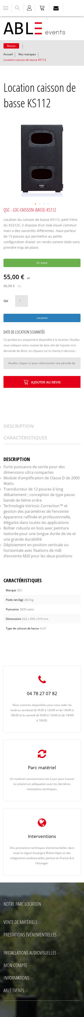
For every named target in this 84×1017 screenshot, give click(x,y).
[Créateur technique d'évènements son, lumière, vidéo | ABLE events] (34, 28)
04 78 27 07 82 (42, 693)
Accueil (8, 54)
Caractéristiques (25, 438)
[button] (36, 204)
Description (19, 426)
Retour (11, 46)
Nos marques (27, 54)
